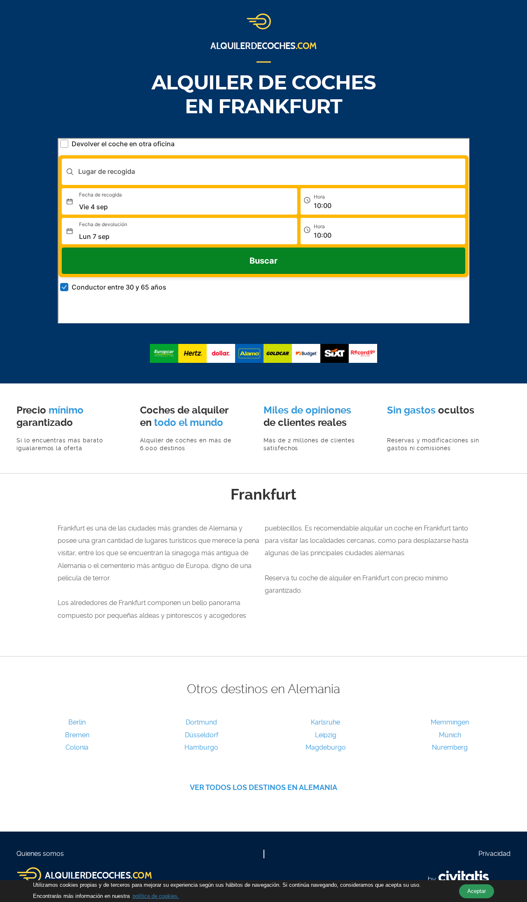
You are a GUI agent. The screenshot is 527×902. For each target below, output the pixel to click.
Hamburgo (201, 747)
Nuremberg (450, 747)
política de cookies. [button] (156, 896)
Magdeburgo (325, 747)
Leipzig (325, 735)
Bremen (77, 735)
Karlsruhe (325, 722)
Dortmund (201, 722)
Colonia (77, 747)
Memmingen (450, 722)
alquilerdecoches (263, 46)
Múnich (450, 735)
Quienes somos (40, 854)
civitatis (463, 876)
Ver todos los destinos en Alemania (263, 787)
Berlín (77, 722)
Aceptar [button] (476, 891)
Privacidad (494, 854)
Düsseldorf (201, 735)
